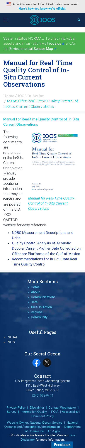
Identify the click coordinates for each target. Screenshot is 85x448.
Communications (43, 297)
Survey (11, 411)
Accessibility (70, 411)
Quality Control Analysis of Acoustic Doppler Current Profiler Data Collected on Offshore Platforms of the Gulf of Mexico (46, 248)
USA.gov (54, 431)
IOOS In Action (31, 95)
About (35, 292)
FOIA (54, 411)
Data (34, 302)
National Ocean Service (46, 422)
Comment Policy (42, 416)
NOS (11, 342)
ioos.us (55, 43)
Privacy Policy (16, 407)
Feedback (62, 444)
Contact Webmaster (62, 407)
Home (8, 95)
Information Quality (34, 411)
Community (39, 317)
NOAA (12, 337)
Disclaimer (37, 407)
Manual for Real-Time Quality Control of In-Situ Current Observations (51, 203)
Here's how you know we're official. (42, 8)
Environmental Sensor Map (31, 48)
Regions (36, 312)
